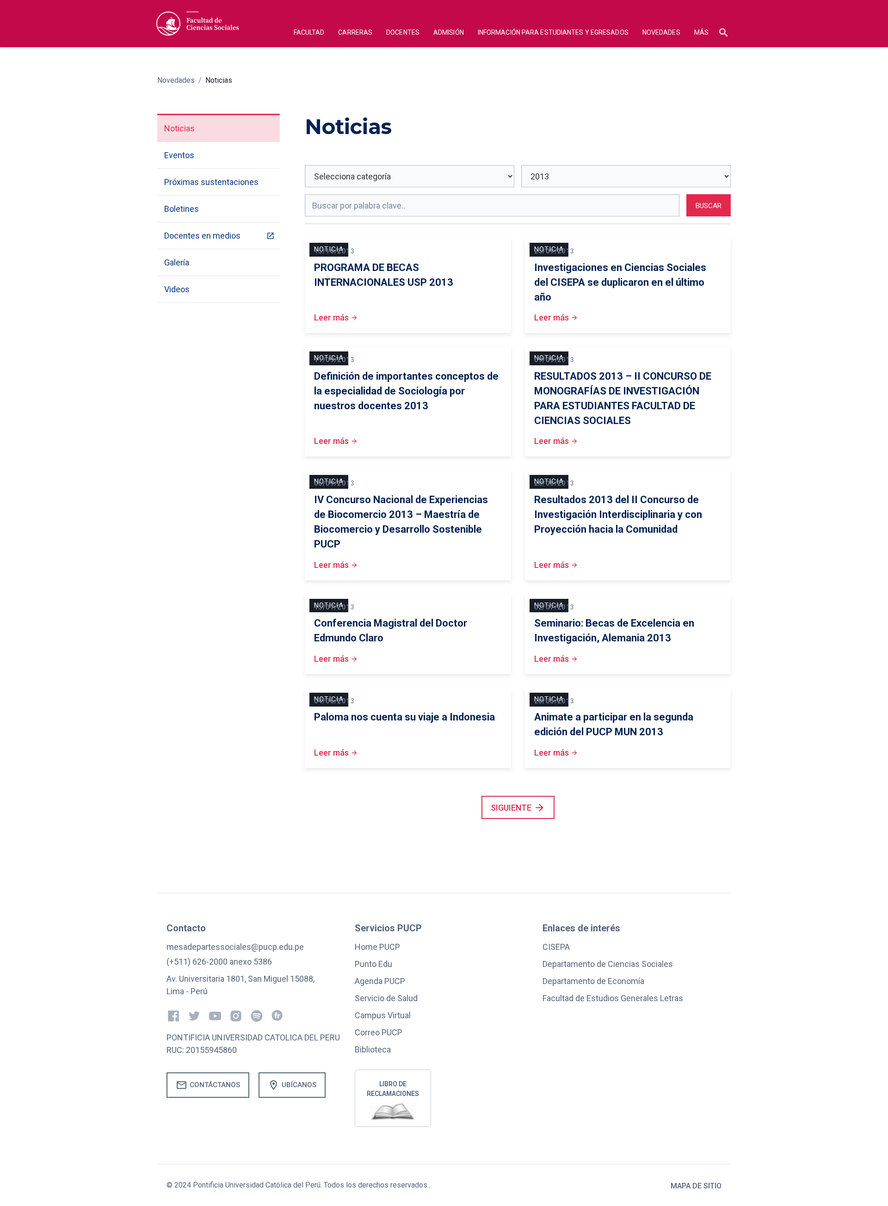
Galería (176, 262)
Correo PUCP (378, 1032)
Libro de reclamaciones (393, 1088)
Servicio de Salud (386, 998)
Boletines (181, 209)
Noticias (218, 80)
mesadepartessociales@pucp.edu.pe (235, 947)
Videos (177, 289)
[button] (309, 33)
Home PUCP (377, 947)
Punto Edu (373, 964)
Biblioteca (373, 1049)
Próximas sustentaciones (211, 182)
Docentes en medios (202, 235)
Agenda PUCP (380, 981)
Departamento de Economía (593, 981)
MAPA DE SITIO (696, 1185)
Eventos (179, 155)
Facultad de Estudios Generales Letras (613, 998)
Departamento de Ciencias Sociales (608, 964)
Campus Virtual (383, 1015)
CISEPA (556, 947)
